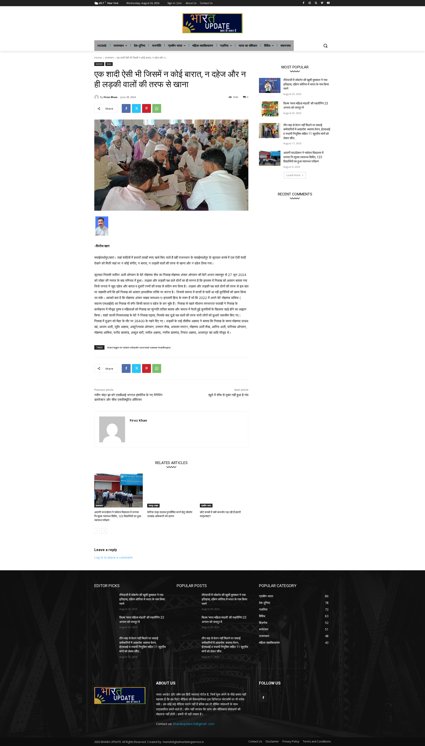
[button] (325, 45)
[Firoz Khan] (97, 97)
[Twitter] (316, 3)
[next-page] (104, 531)
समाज (109, 64)
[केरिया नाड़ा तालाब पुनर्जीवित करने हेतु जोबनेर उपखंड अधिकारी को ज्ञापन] (171, 490)
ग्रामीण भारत (206, 505)
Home (98, 58)
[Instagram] (309, 3)
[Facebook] (303, 3)
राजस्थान (109, 58)
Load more (293, 175)
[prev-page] (97, 531)
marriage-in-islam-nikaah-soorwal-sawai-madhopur (139, 347)
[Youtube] (328, 3)
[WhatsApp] (156, 108)
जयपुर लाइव (153, 505)
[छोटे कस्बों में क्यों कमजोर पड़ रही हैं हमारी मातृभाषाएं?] (224, 490)
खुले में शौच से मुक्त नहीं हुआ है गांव (228, 395)
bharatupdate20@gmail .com (193, 724)
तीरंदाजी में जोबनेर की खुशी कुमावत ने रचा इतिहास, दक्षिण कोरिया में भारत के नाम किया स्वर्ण (306, 84)
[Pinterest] (146, 108)
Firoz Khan (111, 97)
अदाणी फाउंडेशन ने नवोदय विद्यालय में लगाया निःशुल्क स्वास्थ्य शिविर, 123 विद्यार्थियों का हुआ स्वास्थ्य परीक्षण (117, 516)
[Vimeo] (322, 3)
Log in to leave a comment (113, 557)
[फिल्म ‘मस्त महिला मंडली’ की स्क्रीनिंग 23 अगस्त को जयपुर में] (269, 108)
